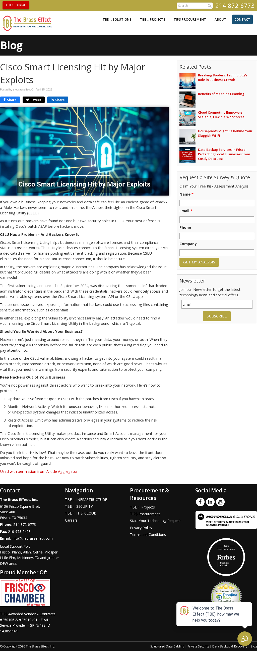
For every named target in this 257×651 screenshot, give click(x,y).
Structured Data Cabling (167, 646)
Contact (242, 19)
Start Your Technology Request (155, 520)
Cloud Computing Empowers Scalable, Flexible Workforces (221, 114)
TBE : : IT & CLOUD (81, 513)
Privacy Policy (141, 527)
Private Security (198, 646)
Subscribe (217, 315)
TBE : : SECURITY (79, 506)
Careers (71, 520)
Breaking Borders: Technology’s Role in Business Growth (222, 77)
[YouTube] (220, 501)
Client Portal (16, 5)
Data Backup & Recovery (229, 646)
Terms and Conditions (148, 534)
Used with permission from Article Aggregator (39, 471)
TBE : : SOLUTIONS (117, 19)
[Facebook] (200, 501)
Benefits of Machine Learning (221, 93)
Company (188, 244)
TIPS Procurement (190, 19)
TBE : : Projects (152, 19)
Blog (253, 646)
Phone (185, 227)
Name (186, 194)
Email (185, 211)
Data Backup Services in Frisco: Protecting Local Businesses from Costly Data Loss (224, 154)
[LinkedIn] (210, 501)
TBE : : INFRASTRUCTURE (86, 499)
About (220, 19)
